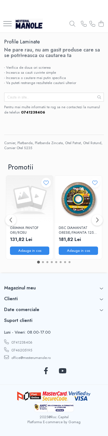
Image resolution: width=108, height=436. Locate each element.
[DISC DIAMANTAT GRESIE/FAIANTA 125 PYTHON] (78, 199)
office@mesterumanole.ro (30, 357)
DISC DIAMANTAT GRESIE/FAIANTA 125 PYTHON (76, 230)
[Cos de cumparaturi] (101, 24)
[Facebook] (46, 371)
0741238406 (21, 342)
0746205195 (21, 350)
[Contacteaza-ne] (84, 24)
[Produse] (7, 24)
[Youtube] (62, 371)
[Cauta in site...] (72, 24)
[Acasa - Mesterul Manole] (29, 24)
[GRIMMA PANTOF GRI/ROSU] (29, 199)
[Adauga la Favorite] (46, 183)
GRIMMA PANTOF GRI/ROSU (24, 230)
